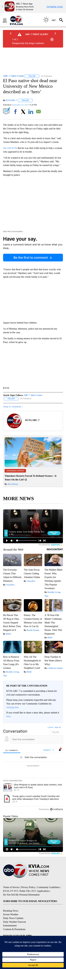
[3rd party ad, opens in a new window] (33, 466)
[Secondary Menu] (7, 20)
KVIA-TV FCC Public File (16, 891)
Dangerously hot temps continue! (28, 43)
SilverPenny (12, 484)
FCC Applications (40, 891)
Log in (50, 727)
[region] (33, 769)
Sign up (58, 727)
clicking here (12, 707)
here (8, 716)
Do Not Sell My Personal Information (21, 894)
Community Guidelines (48, 887)
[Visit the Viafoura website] (56, 809)
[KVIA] (20, 20)
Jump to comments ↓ (13, 406)
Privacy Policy (28, 887)
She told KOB (10, 148)
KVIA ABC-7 (11, 100)
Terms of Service (11, 887)
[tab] (11, 750)
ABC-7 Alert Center (33, 395)
